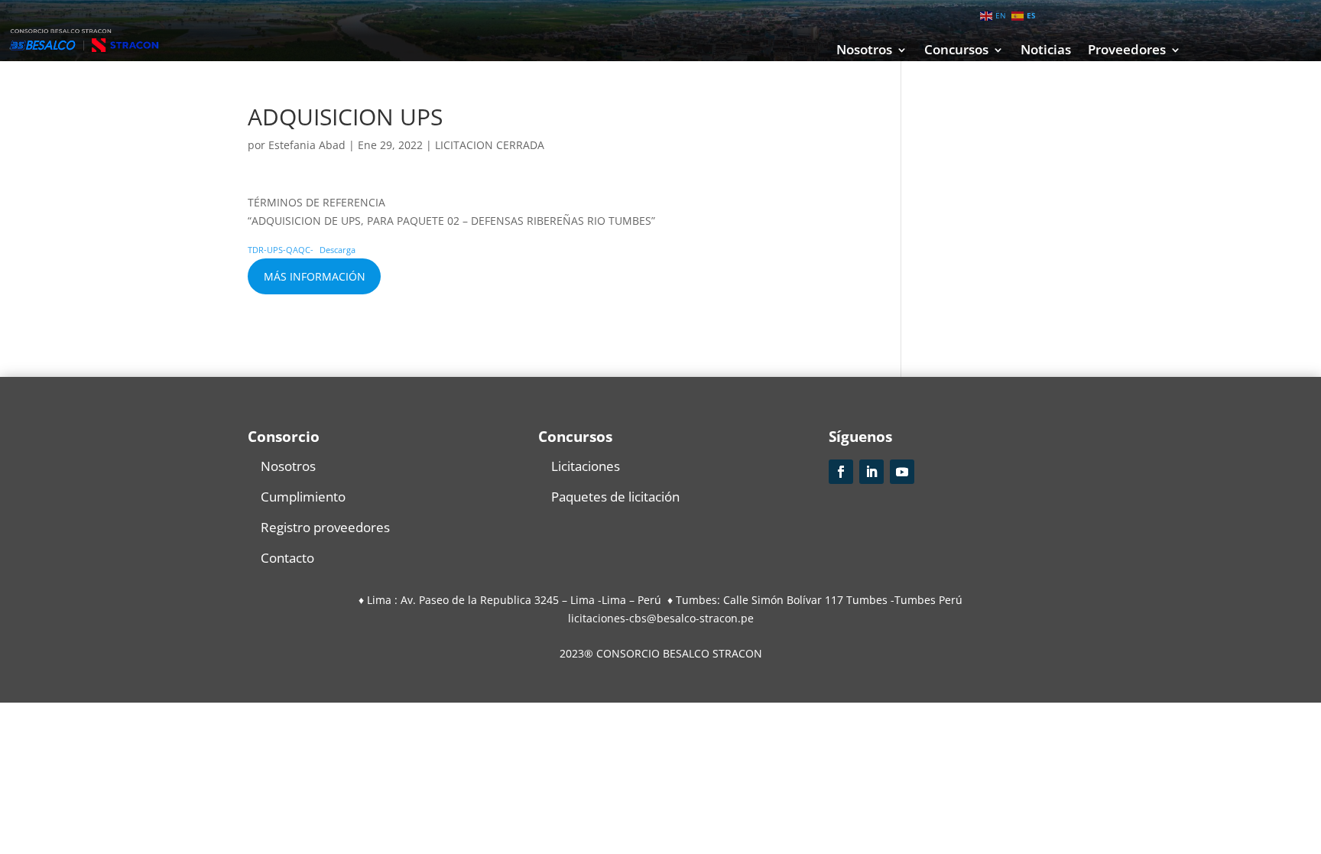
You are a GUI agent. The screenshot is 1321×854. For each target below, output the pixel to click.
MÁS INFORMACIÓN (314, 276)
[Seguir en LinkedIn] (871, 471)
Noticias (1046, 51)
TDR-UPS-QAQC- (280, 249)
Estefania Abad (307, 145)
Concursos (956, 51)
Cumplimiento (303, 496)
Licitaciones (585, 466)
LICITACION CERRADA (489, 145)
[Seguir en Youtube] (902, 471)
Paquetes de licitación (615, 496)
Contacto (287, 558)
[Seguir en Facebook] (841, 471)
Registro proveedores (325, 527)
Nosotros (864, 51)
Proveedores (1127, 51)
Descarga (337, 249)
